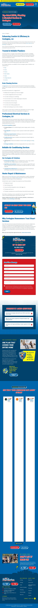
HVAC (27, 43)
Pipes (5, 67)
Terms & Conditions (30, 288)
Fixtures (5, 71)
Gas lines (6, 79)
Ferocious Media (29, 605)
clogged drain (5, 85)
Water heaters (7, 73)
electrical (30, 43)
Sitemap (25, 606)
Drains (5, 69)
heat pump (14, 176)
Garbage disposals (7, 77)
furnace (9, 176)
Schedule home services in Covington (27, 563)
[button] (36, 4)
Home (3, 33)
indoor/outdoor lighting (25, 140)
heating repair (18, 177)
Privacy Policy (25, 288)
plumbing (4, 44)
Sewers (5, 75)
